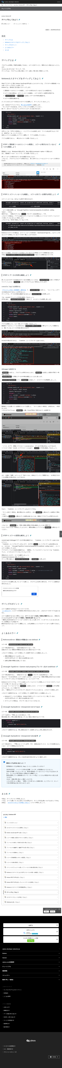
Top (2, 5)
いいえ (52, 911)
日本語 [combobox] (55, 1057)
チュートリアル (8, 5)
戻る (6, 817)
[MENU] (58, 1)
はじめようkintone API (19, 5)
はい (46, 911)
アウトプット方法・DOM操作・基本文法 (14, 290)
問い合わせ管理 (25, 105)
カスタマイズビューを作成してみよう (19, 802)
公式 (30, 925)
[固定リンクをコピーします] (19, 19)
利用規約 (6, 993)
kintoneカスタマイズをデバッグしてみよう (17, 42)
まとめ (7, 50)
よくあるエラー (9, 47)
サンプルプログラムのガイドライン (13, 989)
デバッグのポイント (11, 45)
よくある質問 (7, 996)
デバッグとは (9, 39)
